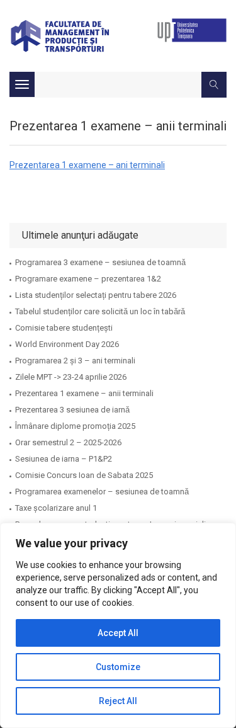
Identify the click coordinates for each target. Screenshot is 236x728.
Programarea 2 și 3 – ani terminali (75, 360)
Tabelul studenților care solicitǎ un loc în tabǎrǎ (100, 311)
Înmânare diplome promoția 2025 (75, 426)
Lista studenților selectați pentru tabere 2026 (95, 295)
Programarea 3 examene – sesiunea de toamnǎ (100, 262)
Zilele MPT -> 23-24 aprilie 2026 (70, 377)
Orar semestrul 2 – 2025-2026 (68, 442)
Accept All (118, 633)
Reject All (118, 701)
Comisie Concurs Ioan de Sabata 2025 (84, 475)
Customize (118, 667)
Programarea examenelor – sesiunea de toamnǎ (102, 491)
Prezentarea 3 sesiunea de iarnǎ (72, 409)
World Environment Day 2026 (67, 344)
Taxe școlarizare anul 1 (56, 508)
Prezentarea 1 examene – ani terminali (87, 165)
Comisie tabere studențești (64, 328)
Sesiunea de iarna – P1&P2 (63, 459)
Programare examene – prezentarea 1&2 (88, 278)
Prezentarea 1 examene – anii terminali (84, 393)
